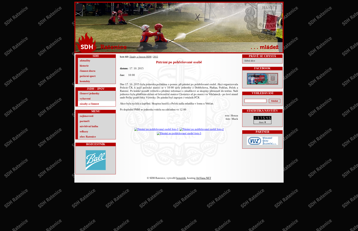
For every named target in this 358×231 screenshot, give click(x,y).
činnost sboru (87, 70)
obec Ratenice (88, 136)
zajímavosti (86, 115)
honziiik (181, 178)
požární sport (88, 76)
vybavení (85, 98)
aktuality (85, 60)
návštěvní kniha (89, 126)
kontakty (85, 81)
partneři (85, 121)
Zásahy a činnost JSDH (140, 56)
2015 (155, 56)
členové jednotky (89, 93)
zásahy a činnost (89, 103)
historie (84, 65)
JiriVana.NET (203, 178)
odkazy (84, 131)
